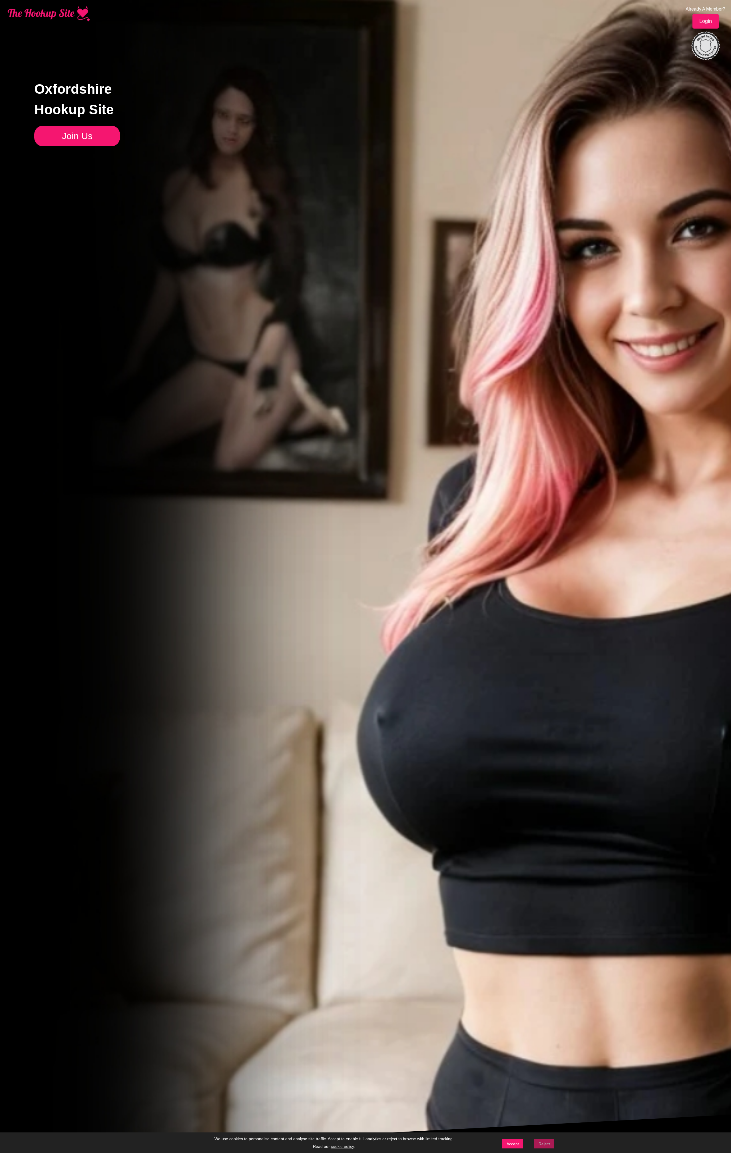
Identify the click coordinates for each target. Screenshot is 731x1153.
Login (705, 21)
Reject (544, 1144)
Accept (513, 1144)
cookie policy (342, 1146)
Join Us (77, 136)
